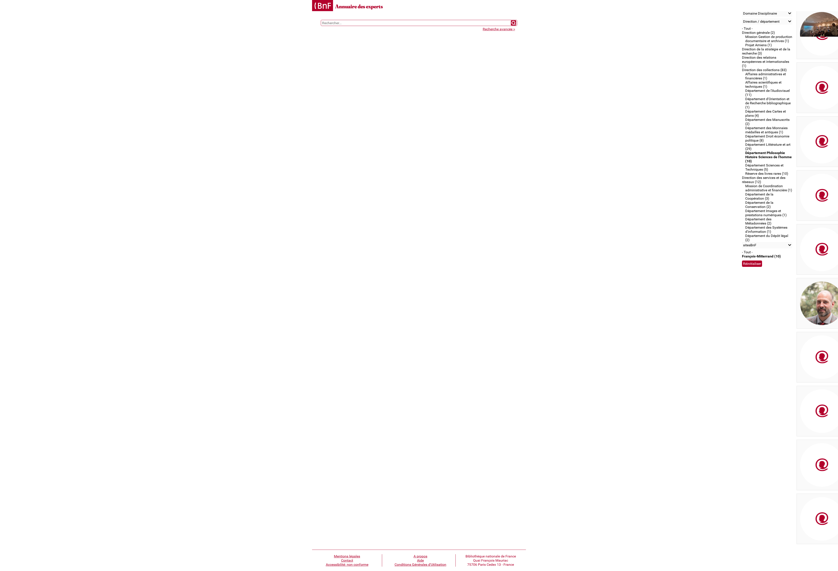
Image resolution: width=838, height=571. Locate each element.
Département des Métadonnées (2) (758, 221)
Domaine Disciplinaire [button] (760, 13)
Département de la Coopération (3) (759, 196)
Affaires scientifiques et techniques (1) (763, 84)
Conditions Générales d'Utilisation (420, 564)
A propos (420, 556)
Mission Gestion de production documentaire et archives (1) (768, 39)
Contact (347, 560)
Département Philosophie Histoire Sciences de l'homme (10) (768, 157)
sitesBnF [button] (749, 245)
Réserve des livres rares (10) (766, 173)
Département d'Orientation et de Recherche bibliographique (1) (768, 103)
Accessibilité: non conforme (347, 564)
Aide (420, 560)
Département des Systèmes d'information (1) (766, 229)
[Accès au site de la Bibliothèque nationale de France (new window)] (322, 6)
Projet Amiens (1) (758, 45)
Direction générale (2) (758, 33)
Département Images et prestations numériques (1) (766, 213)
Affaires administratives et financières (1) (765, 76)
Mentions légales (347, 556)
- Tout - (747, 28)
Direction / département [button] (761, 21)
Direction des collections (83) (764, 70)
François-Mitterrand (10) (761, 256)
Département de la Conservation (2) (759, 205)
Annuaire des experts (359, 6)
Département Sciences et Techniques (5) (764, 167)
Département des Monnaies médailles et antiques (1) (766, 130)
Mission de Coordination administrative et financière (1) (768, 188)
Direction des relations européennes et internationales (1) (765, 61)
